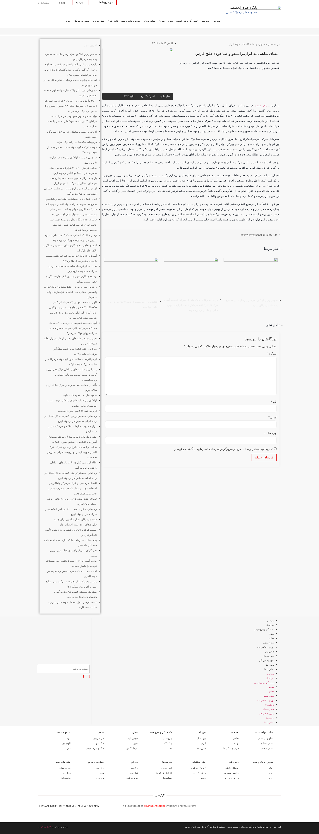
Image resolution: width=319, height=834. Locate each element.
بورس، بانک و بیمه (130, 20)
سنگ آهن (100, 743)
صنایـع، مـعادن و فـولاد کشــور (241, 12)
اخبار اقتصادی (266, 743)
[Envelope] (267, 807)
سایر (68, 20)
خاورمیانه (201, 748)
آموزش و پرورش (231, 778)
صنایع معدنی (149, 20)
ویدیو (203, 778)
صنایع (170, 20)
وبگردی (134, 768)
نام (274, 401)
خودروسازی (132, 738)
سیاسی (216, 20)
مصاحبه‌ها (167, 778)
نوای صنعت (261, 105)
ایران (203, 743)
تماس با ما (269, 669)
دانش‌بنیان (113, 20)
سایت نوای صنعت (263, 732)
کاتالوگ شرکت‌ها (198, 768)
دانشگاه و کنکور (231, 768)
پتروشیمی (167, 738)
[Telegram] (279, 807)
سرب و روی (98, 738)
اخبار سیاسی (267, 748)
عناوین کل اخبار (266, 738)
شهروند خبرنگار (81, 20)
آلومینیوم (66, 743)
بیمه (271, 773)
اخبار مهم (100, 768)
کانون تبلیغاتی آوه (44, 827)
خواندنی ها (133, 773)
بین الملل (200, 732)
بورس (270, 778)
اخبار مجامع (166, 768)
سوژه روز (99, 778)
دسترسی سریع (96, 761)
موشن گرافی (199, 773)
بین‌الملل (205, 20)
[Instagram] (273, 807)
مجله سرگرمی (131, 778)
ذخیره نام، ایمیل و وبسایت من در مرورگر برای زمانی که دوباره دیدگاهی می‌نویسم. (223, 449)
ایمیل (272, 417)
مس (69, 748)
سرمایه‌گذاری (132, 748)
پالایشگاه (168, 743)
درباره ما (270, 665)
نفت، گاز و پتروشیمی (187, 20)
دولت (236, 743)
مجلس (236, 738)
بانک (271, 768)
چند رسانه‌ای (98, 20)
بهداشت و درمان (231, 773)
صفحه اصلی (65, 768)
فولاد (68, 738)
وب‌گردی (133, 761)
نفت (170, 748)
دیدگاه (272, 353)
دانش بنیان (233, 761)
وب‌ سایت (271, 433)
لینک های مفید (63, 761)
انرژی (135, 743)
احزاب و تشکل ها (231, 748)
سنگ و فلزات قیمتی (94, 748)
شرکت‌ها (167, 761)
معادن (162, 20)
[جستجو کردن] (86, 676)
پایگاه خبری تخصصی (243, 7)
